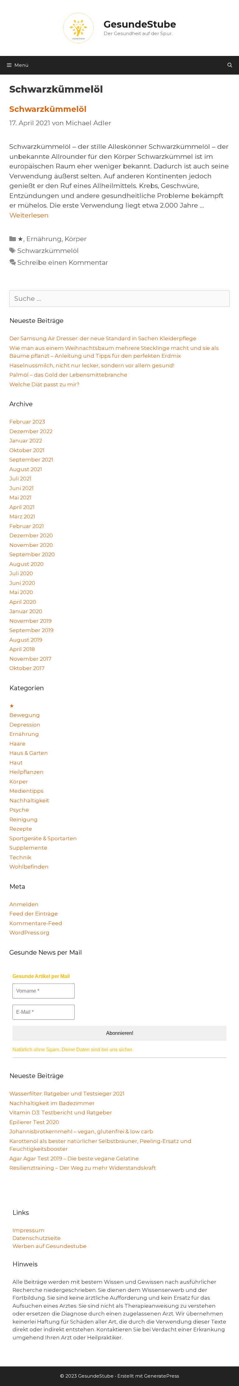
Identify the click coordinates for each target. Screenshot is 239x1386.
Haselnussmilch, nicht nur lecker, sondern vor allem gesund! (91, 365)
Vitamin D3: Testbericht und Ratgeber (60, 1112)
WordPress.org (29, 932)
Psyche (19, 810)
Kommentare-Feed (35, 923)
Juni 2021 (21, 488)
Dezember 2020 (31, 535)
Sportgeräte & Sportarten (43, 838)
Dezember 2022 (31, 431)
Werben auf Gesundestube (49, 1246)
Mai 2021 (20, 497)
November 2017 (30, 659)
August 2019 (25, 640)
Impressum (28, 1230)
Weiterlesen (29, 215)
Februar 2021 (26, 526)
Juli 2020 (21, 573)
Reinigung (23, 819)
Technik (20, 857)
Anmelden (24, 904)
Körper (76, 239)
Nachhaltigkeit (29, 800)
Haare (17, 744)
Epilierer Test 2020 (34, 1122)
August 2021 (25, 469)
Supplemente (28, 848)
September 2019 (31, 630)
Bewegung (24, 715)
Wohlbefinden (29, 867)
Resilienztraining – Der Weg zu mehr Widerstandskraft (82, 1168)
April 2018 (22, 649)
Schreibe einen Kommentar (62, 262)
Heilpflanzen (26, 772)
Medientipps (26, 791)
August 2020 (26, 564)
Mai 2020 (21, 592)
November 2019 (30, 621)
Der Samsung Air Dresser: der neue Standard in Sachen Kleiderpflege (102, 338)
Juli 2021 (20, 478)
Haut (16, 763)
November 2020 (31, 545)
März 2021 (22, 516)
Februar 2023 (27, 422)
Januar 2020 (25, 611)
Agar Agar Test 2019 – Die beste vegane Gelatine (74, 1158)
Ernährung (44, 239)
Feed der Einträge (33, 914)
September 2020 (32, 554)
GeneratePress (161, 1376)
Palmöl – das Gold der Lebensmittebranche (68, 375)
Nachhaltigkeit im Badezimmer (52, 1103)
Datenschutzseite (36, 1238)
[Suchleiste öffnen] (230, 65)
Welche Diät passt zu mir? (44, 384)
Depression (24, 725)
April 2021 (22, 507)
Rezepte (20, 829)
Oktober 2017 (27, 668)
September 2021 (31, 460)
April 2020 (22, 602)
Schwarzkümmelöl (48, 109)
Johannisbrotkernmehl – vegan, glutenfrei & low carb (81, 1131)
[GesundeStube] (78, 27)
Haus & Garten (28, 753)
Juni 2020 (22, 583)
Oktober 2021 (27, 450)
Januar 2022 (25, 441)
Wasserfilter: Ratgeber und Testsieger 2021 (66, 1093)
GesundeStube (140, 24)
